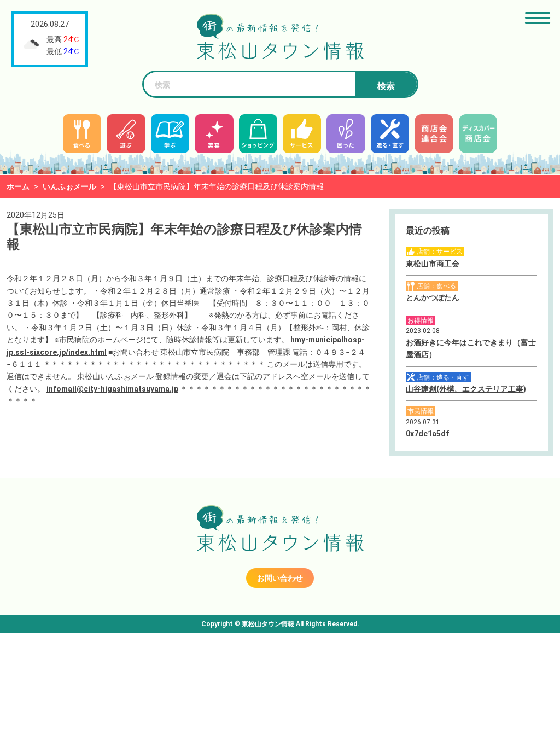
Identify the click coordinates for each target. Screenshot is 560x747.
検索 (386, 86)
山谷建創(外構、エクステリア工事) (466, 388)
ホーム (18, 186)
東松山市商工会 (432, 263)
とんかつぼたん (432, 297)
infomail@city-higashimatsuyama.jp (112, 388)
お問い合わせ (280, 578)
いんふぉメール (69, 186)
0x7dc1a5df (427, 433)
